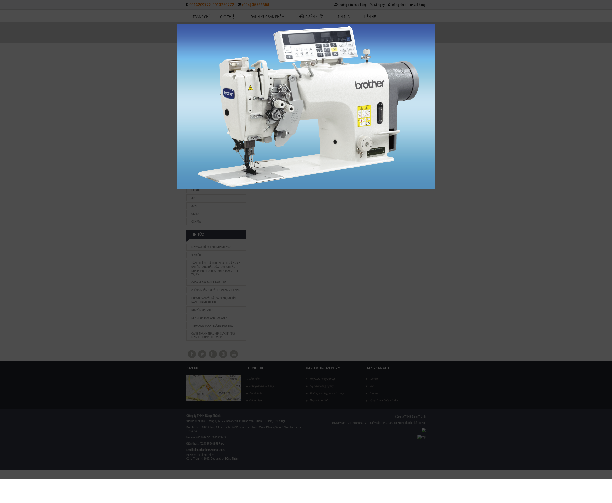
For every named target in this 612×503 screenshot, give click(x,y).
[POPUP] (306, 187)
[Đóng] (435, 24)
